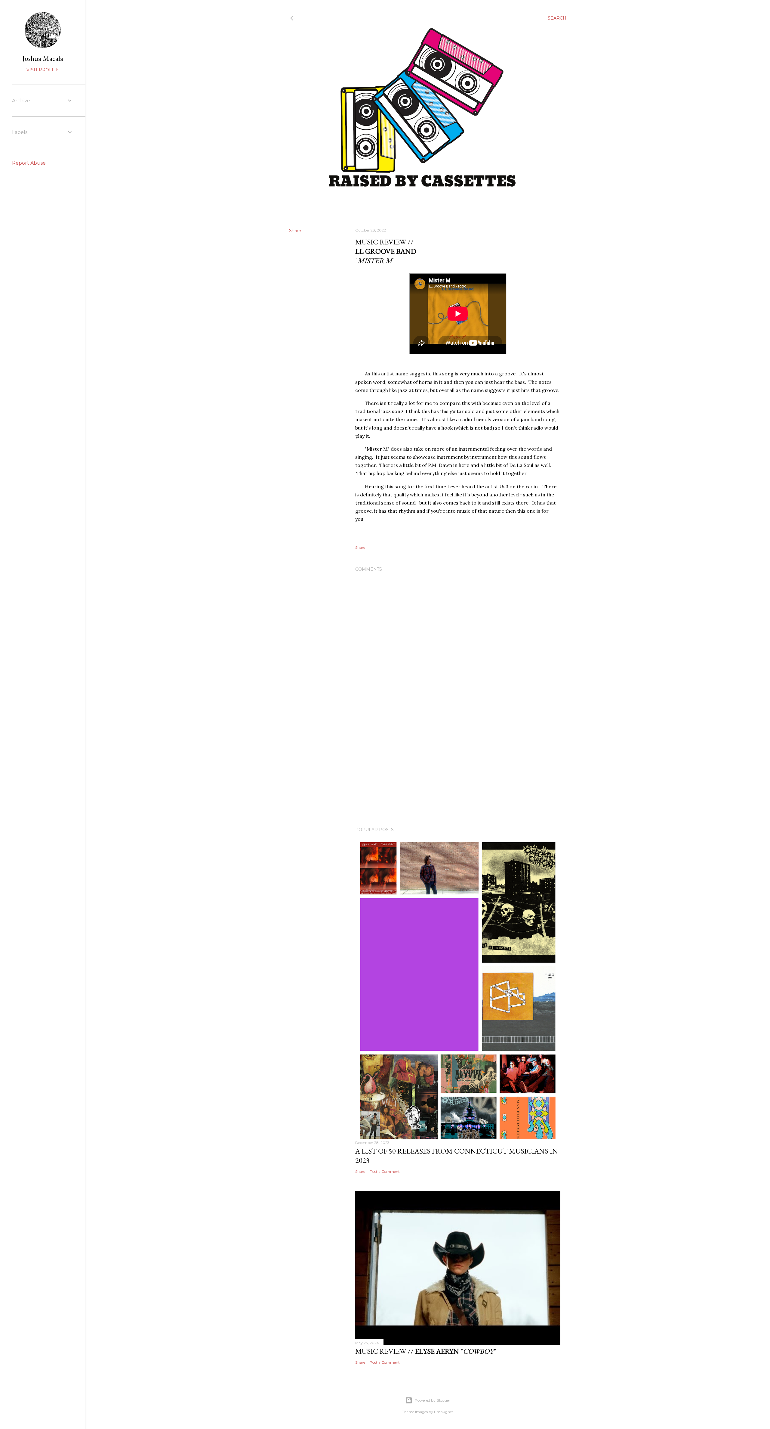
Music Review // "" (425, 1351)
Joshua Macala (42, 58)
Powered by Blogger (432, 1400)
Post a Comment (385, 1171)
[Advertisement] (457, 770)
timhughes (443, 1411)
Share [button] (295, 230)
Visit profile (42, 70)
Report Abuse (29, 163)
